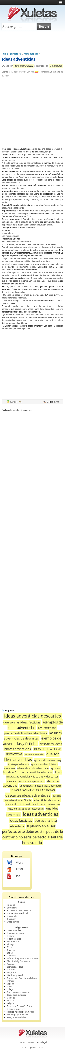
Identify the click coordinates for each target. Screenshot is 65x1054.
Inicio (5, 53)
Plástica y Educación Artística (20, 1011)
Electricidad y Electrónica (18, 961)
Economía (11, 964)
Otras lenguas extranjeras (19, 992)
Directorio (16, 53)
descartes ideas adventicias (27, 795)
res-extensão (47, 728)
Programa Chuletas (23, 65)
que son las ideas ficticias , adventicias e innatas (32, 770)
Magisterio (12, 972)
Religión (10, 1003)
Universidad (12, 916)
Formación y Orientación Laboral (22, 978)
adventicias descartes (47, 800)
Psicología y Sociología (17, 1014)
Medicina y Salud (15, 975)
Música (10, 1000)
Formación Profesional (17, 913)
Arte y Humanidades (16, 1017)
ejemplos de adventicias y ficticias (32, 741)
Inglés (10, 952)
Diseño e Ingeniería (16, 1009)
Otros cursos (13, 921)
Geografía (11, 955)
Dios (6, 163)
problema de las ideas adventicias (25, 733)
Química (11, 950)
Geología (11, 997)
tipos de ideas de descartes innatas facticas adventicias (33, 804)
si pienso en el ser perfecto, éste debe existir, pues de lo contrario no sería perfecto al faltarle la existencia (32, 834)
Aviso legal (42, 1042)
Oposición (11, 919)
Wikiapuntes (30, 1047)
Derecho (11, 969)
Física (9, 947)
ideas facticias (20, 820)
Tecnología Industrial (16, 995)
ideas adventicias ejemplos (25, 781)
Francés (10, 981)
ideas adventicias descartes (32, 716)
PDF (18, 876)
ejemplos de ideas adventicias (35, 725)
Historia (10, 936)
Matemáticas (31, 53)
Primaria (11, 905)
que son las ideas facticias (21, 722)
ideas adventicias (40, 814)
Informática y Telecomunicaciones (23, 958)
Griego (10, 989)
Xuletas (21, 1042)
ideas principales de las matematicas (26, 808)
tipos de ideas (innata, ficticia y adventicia (40, 785)
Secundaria (12, 907)
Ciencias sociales (15, 966)
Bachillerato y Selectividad (19, 910)
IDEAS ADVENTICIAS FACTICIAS (32, 790)
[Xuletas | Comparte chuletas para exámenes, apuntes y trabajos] (32, 21)
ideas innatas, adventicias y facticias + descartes (34, 774)
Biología (10, 944)
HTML (20, 869)
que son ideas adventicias (32, 757)
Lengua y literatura (15, 933)
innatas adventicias (34, 754)
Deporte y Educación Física (19, 1006)
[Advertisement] (32, 41)
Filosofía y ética (14, 938)
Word (19, 862)
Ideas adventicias (18, 59)
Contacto (31, 1042)
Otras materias (14, 930)
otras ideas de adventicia (33, 768)
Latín (9, 986)
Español (10, 983)
